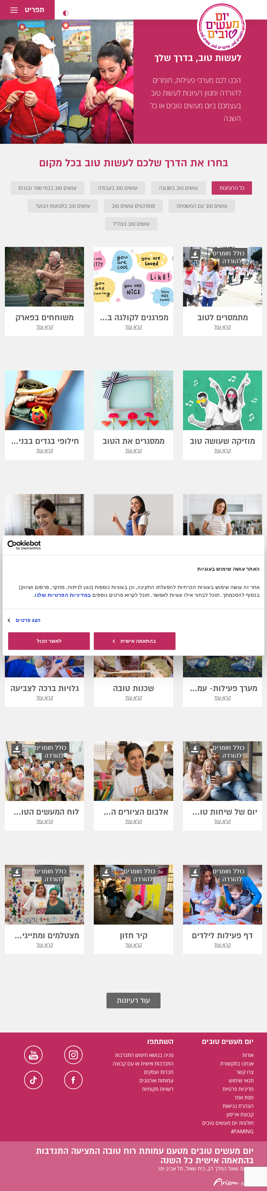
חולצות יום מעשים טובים (228, 1122)
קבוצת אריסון (240, 1114)
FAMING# (242, 1131)
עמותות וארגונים (156, 1080)
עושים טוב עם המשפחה (201, 205)
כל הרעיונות (231, 187)
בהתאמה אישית (138, 640)
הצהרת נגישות (238, 1105)
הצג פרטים (28, 620)
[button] (65, 13)
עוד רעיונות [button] (133, 1000)
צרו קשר (245, 1072)
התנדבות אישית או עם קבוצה (143, 1063)
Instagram (73, 1055)
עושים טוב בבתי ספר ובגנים (48, 187)
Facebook (73, 1080)
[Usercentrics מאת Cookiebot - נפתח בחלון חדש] (35, 545)
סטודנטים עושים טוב (133, 205)
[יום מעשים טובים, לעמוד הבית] (221, 26)
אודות (248, 1055)
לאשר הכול (49, 640)
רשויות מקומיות (158, 1089)
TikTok (33, 1080)
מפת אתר (244, 1097)
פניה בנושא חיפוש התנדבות (144, 1055)
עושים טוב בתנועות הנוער (62, 205)
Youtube (33, 1055)
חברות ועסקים (159, 1072)
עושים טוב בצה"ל (131, 223)
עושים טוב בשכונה (178, 187)
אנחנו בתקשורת (237, 1063)
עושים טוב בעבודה (117, 187)
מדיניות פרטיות (238, 1089)
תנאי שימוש (241, 1080)
